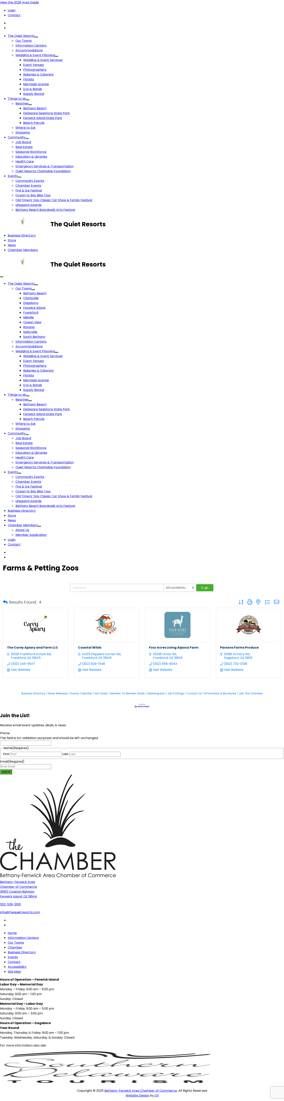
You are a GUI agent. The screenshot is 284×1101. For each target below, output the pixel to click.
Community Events (29, 181)
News (12, 245)
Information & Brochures (220, 693)
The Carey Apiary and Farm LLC (32, 647)
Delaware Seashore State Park (46, 113)
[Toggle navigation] (1, 276)
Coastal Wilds (89, 647)
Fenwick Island (34, 308)
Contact (14, 15)
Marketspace (156, 693)
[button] (5, 602)
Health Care (24, 161)
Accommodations (29, 50)
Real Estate (24, 147)
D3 (156, 1095)
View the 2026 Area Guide (19, 2)
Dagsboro (30, 303)
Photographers (34, 69)
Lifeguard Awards (28, 205)
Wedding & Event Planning (35, 55)
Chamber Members (23, 250)
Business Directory (22, 235)
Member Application (31, 535)
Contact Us (194, 693)
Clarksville (31, 298)
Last (65, 754)
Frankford (30, 312)
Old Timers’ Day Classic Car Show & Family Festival (53, 200)
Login (11, 10)
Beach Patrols (33, 123)
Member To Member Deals (127, 693)
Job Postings (175, 693)
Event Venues (33, 65)
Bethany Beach (34, 108)
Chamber (15, 947)
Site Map (14, 971)
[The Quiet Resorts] (25, 224)
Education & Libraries (31, 156)
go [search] (206, 587)
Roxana (28, 327)
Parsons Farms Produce (239, 647)
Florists (28, 79)
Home (12, 933)
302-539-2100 (10, 904)
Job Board (23, 142)
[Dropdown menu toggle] (36, 36)
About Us (22, 530)
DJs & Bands (32, 89)
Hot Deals (101, 693)
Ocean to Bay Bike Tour (33, 195)
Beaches (22, 103)
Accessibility (17, 967)
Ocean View (32, 322)
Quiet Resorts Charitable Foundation (43, 171)
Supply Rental (33, 94)
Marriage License (36, 84)
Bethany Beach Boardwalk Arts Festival (45, 210)
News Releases (58, 693)
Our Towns (23, 40)
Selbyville (30, 332)
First (6, 754)
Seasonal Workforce (30, 152)
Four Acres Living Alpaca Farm (173, 647)
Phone (5, 733)
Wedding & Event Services (43, 60)
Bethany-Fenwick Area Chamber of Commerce (140, 1090)
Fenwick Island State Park (42, 118)
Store (12, 240)
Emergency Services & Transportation (44, 166)
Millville (28, 317)
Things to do (17, 98)
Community (17, 137)
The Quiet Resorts (21, 36)
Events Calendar (81, 693)
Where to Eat (25, 127)
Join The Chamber (251, 693)
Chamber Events (28, 185)
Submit (6, 772)
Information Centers (31, 45)
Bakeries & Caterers (38, 74)
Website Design (138, 1095)
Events (13, 176)
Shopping (22, 132)
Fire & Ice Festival (28, 190)
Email (12, 761)
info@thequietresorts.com (20, 912)
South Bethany (34, 337)
